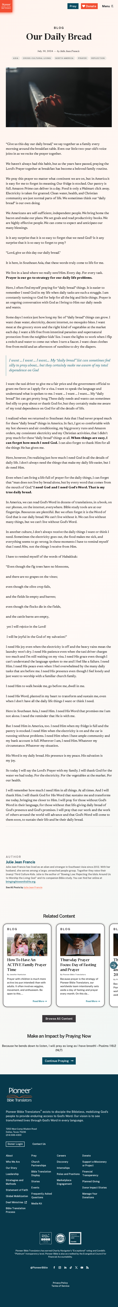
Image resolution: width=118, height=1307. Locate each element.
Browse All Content (59, 1018)
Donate (90, 6)
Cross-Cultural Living (37, 58)
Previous (4, 965)
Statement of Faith (17, 1190)
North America (64, 58)
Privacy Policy (60, 1283)
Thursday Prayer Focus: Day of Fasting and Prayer (78, 965)
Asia (15, 58)
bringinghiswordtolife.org (20, 881)
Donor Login (15, 1144)
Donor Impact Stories (94, 1187)
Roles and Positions (68, 1174)
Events (35, 1187)
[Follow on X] (76, 1267)
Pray (73, 6)
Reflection (98, 58)
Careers (61, 1155)
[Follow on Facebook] (54, 1267)
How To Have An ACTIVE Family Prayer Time (26, 965)
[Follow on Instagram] (59, 1267)
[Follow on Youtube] (81, 1267)
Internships (63, 1167)
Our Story (11, 1167)
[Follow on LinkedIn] (65, 1267)
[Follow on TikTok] (70, 1267)
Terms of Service (60, 1286)
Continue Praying (57, 1061)
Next (113, 965)
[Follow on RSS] (87, 1267)
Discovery (62, 1161)
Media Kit (36, 1203)
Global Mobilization (17, 1196)
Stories (35, 1181)
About (9, 1155)
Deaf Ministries (15, 1202)
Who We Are (13, 1161)
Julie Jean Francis (69, 51)
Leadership (12, 1174)
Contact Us (39, 1144)
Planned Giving (91, 1181)
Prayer (82, 58)
